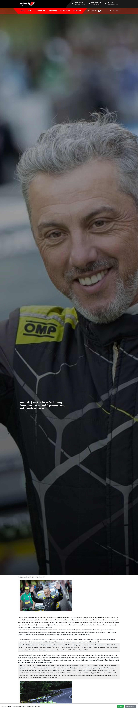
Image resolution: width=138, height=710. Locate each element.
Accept (120, 706)
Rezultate (113, 3)
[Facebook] (107, 10)
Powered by (92, 11)
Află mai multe (36, 706)
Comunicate (65, 11)
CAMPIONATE (40, 11)
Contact (77, 11)
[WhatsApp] (113, 10)
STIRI (29, 11)
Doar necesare (130, 706)
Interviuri (53, 11)
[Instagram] (110, 10)
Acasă (22, 11)
